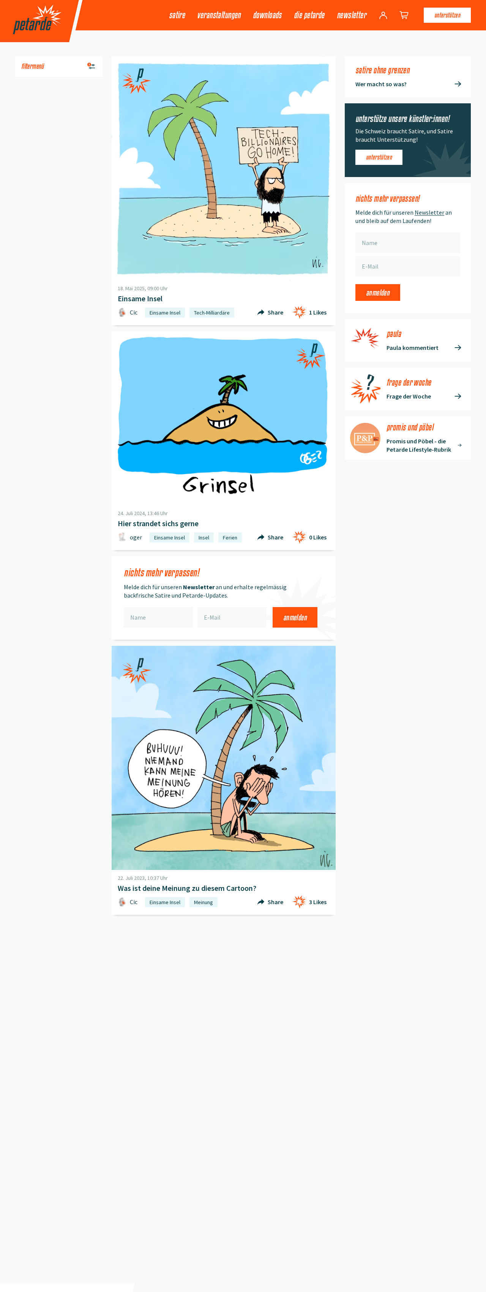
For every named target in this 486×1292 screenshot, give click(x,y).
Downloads (267, 15)
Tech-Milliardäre (212, 312)
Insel (204, 537)
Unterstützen (447, 15)
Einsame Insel (165, 312)
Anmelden (295, 617)
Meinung (203, 902)
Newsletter (351, 15)
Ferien (230, 537)
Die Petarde (309, 15)
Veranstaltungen (219, 15)
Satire (177, 15)
